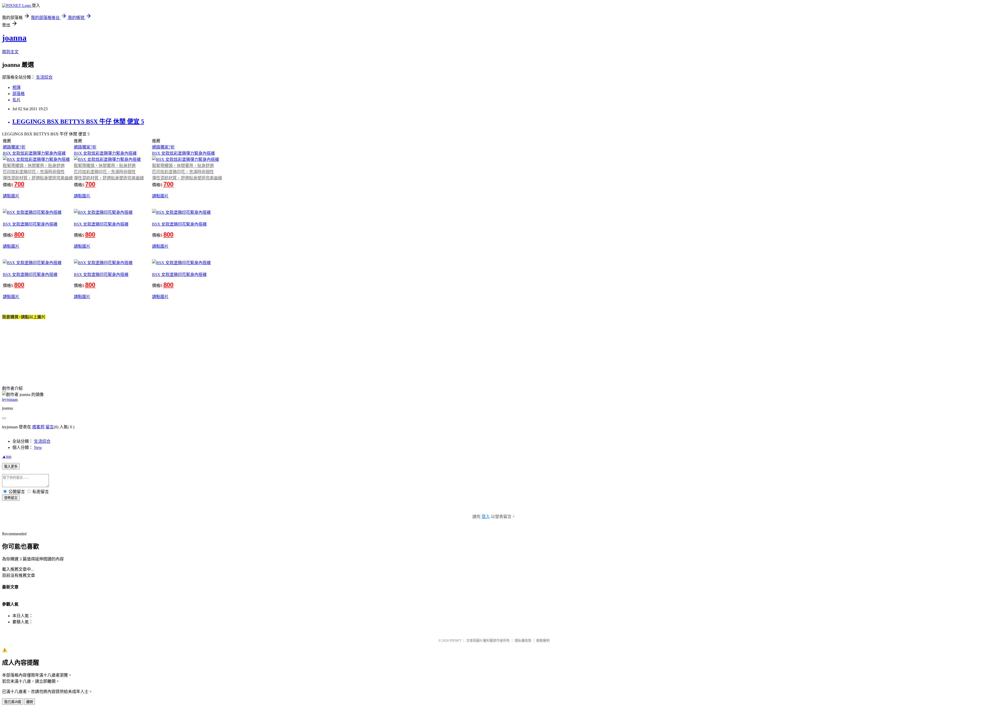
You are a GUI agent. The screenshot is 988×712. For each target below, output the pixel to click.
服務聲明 (543, 640)
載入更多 (10, 466)
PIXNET (455, 640)
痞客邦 (38, 427)
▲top (6, 456)
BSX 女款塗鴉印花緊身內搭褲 (30, 224)
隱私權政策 (523, 640)
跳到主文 (10, 52)
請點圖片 (11, 196)
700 (19, 184)
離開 (29, 702)
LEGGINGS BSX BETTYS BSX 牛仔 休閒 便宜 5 (78, 121)
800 (19, 234)
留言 (50, 427)
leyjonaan (10, 399)
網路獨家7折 (14, 147)
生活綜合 (44, 77)
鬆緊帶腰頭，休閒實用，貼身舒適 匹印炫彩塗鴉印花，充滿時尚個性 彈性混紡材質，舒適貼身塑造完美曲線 (38, 171)
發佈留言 (10, 498)
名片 (16, 100)
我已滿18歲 (12, 702)
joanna (14, 37)
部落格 (18, 93)
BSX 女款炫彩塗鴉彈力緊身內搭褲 (34, 153)
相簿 (16, 87)
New (38, 447)
